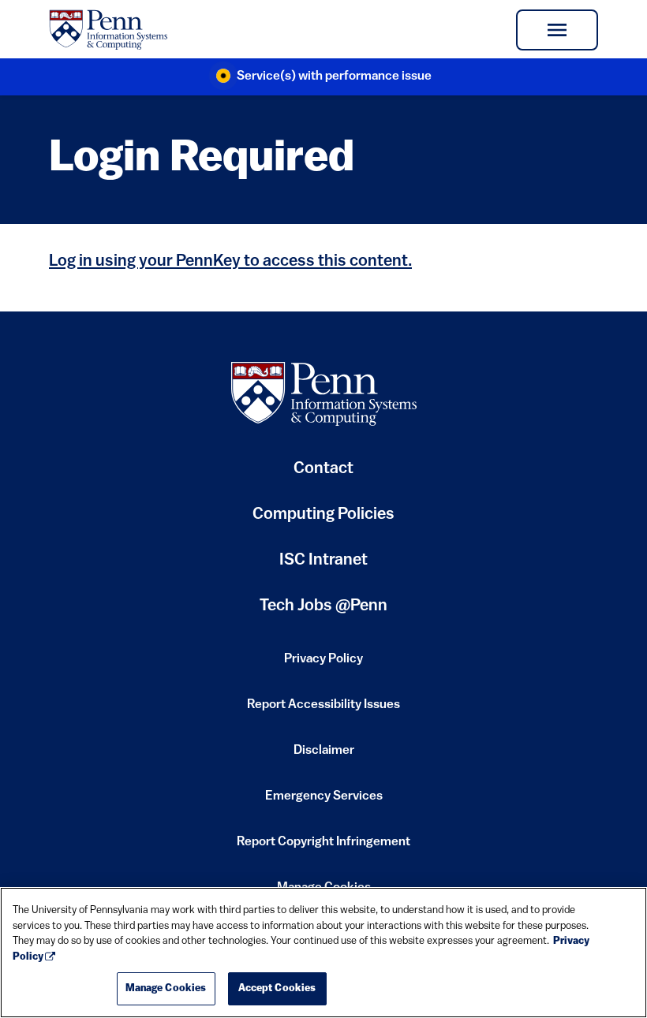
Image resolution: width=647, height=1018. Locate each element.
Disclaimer (324, 755)
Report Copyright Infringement (323, 847)
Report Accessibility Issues (323, 710)
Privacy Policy (323, 664)
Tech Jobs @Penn (323, 606)
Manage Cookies (166, 988)
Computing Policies (323, 520)
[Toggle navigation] (557, 29)
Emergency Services (324, 801)
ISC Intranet (323, 566)
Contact (323, 469)
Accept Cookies (277, 988)
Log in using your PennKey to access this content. (230, 261)
